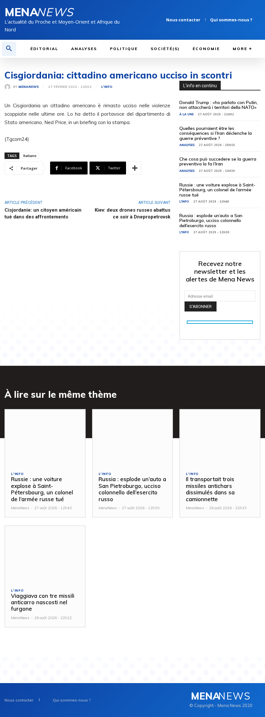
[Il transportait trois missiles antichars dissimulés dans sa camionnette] (220, 438)
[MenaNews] (9, 87)
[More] (135, 168)
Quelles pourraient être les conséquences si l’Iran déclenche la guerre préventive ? (215, 133)
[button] (9, 49)
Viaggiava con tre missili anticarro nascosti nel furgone (42, 602)
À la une (186, 114)
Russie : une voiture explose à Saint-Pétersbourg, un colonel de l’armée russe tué (217, 190)
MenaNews (28, 87)
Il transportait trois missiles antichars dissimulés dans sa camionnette (210, 489)
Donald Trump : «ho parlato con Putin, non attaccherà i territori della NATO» (218, 105)
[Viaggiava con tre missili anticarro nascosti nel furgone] (45, 554)
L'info (106, 87)
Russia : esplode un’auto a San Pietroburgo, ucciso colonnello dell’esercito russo (210, 220)
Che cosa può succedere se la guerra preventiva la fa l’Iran (217, 161)
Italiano (30, 155)
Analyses (187, 145)
